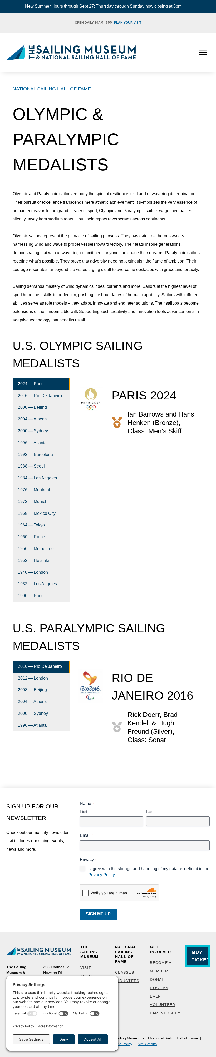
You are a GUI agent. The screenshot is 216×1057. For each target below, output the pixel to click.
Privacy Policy (101, 875)
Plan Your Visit (127, 22)
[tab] (41, 384)
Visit (85, 968)
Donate (158, 979)
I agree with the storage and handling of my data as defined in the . (148, 871)
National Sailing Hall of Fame (52, 88)
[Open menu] (203, 52)
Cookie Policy (121, 1044)
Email (87, 835)
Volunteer (162, 1005)
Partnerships (166, 1013)
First (83, 811)
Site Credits (147, 1044)
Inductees (127, 981)
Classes (124, 972)
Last (149, 811)
